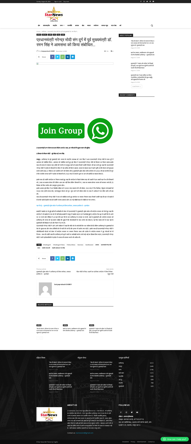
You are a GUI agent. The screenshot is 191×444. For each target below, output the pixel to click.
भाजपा (38, 248)
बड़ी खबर (45, 34)
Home (38, 31)
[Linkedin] (67, 57)
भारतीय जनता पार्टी (46, 248)
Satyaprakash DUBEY (48, 51)
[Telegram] (73, 57)
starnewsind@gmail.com (84, 433)
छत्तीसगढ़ (44, 31)
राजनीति (50, 34)
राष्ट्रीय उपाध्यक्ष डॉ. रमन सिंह (58, 248)
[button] (152, 25)
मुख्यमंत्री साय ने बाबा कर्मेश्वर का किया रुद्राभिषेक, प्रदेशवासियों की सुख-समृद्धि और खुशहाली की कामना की (141, 77)
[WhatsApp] (62, 57)
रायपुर (58, 34)
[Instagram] (144, 1)
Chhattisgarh (47, 245)
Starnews (80, 245)
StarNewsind (89, 245)
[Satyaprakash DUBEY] (37, 51)
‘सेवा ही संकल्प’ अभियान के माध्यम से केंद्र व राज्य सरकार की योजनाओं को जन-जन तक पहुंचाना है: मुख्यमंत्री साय (47, 330)
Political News (71, 245)
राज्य (54, 34)
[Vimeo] (150, 1)
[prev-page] (37, 338)
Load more (135, 86)
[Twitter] (147, 1)
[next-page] (41, 338)
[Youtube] (153, 1)
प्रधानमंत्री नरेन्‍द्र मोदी (106, 245)
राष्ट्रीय (62, 34)
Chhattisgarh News (59, 245)
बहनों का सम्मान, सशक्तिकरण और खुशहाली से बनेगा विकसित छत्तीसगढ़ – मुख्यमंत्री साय (60, 376)
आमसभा (97, 245)
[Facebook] (141, 1)
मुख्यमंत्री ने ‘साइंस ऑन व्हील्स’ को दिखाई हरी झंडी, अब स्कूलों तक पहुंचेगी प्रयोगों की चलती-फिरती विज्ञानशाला (101, 330)
